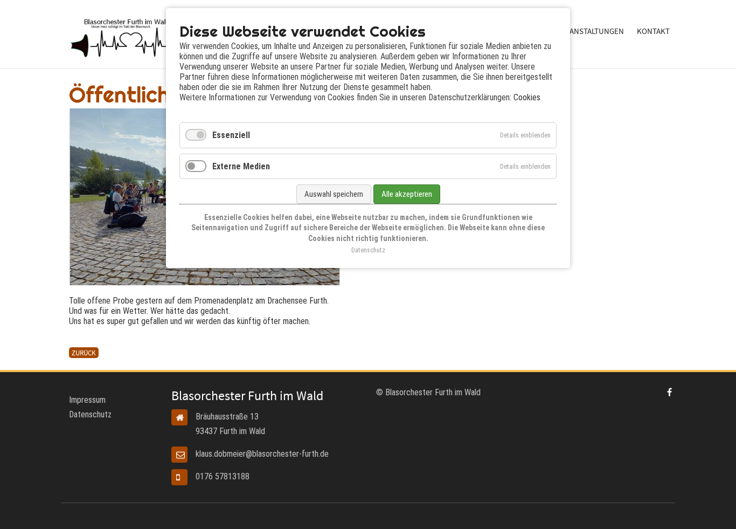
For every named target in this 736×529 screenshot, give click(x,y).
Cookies (526, 97)
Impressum (87, 400)
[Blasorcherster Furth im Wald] (669, 392)
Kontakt (653, 31)
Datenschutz (90, 414)
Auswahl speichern (333, 194)
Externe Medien (241, 166)
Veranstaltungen (590, 31)
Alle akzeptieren (406, 194)
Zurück (84, 352)
